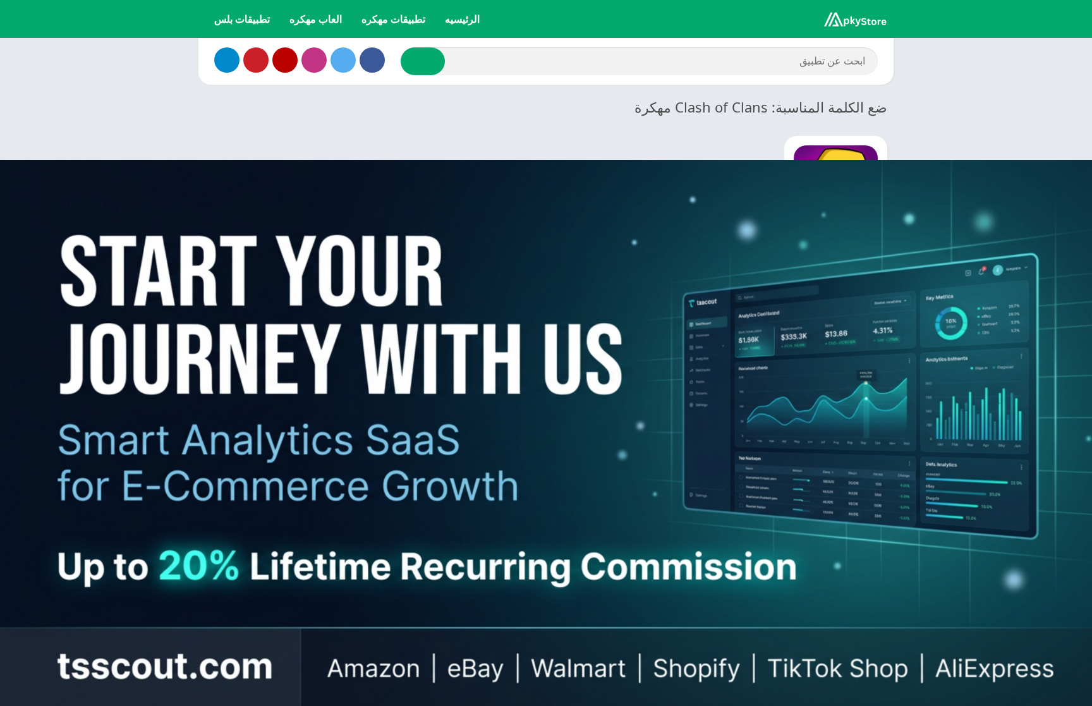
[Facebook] (372, 60)
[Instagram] (314, 60)
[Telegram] (227, 60)
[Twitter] (343, 60)
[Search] (423, 61)
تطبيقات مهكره (393, 19)
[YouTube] (285, 60)
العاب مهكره (315, 19)
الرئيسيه (462, 19)
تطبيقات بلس (242, 19)
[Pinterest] (256, 60)
